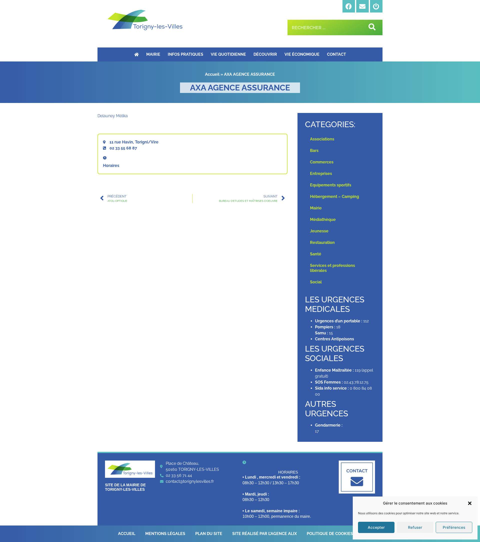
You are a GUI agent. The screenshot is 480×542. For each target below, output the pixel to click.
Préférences (454, 527)
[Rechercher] (371, 27)
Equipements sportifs (330, 185)
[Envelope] (362, 6)
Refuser (415, 527)
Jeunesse (319, 231)
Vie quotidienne (228, 54)
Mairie (153, 54)
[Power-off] (376, 6)
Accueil (212, 74)
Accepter (376, 527)
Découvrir (265, 54)
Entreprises (321, 173)
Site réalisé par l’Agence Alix (264, 533)
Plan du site (208, 533)
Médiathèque (323, 219)
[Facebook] (348, 6)
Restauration (322, 242)
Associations (322, 139)
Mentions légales (165, 533)
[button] (469, 503)
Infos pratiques (185, 54)
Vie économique (302, 54)
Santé (315, 254)
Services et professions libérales (332, 268)
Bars (314, 150)
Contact (336, 54)
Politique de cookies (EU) (334, 533)
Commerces (322, 162)
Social (316, 282)
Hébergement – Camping (334, 196)
